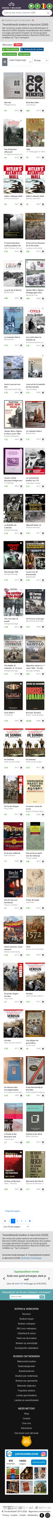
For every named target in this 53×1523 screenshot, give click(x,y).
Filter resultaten (12, 49)
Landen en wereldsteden (26, 1400)
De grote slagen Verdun (11, 995)
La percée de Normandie (32, 573)
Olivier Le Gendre (11, 905)
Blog (26, 1413)
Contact (26, 1418)
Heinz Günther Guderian (35, 1092)
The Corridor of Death (11, 620)
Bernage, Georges (33, 671)
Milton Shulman (32, 1136)
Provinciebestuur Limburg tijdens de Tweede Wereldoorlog (12, 244)
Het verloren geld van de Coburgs (34, 854)
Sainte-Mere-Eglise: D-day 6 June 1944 (13, 432)
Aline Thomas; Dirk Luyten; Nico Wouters (13, 248)
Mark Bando (30, 577)
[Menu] (49, 6)
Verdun (29, 994)
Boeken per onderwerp (26, 1376)
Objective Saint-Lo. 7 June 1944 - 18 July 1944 (35, 667)
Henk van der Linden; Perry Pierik (35, 996)
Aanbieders (33, 1515)
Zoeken (22, 1515)
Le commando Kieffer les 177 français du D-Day (34, 479)
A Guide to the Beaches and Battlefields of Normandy (10, 1135)
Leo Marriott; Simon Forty (13, 154)
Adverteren (26, 1428)
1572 (28, 947)
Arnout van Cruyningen (35, 949)
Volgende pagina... (13, 1211)
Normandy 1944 (11, 572)
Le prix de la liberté (12, 290)
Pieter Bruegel (32, 900)
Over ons (26, 1423)
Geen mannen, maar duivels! (13, 948)
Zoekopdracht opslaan (33, 49)
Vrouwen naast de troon (34, 807)
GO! (41, 1297)
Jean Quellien (31, 389)
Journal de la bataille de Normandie (35, 385)
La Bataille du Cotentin (10, 526)
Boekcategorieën (26, 1366)
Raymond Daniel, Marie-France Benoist (13, 389)
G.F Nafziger (9, 483)
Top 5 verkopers (9, 54)
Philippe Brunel (10, 105)
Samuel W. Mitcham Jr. (35, 1184)
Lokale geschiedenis (26, 1395)
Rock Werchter (32, 102)
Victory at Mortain (12, 1181)
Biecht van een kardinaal (11, 901)
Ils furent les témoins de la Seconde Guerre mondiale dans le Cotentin (35, 244)
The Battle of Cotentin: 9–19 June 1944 (13, 667)
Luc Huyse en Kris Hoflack (13, 1092)
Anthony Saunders (11, 199)
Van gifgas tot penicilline (32, 1041)
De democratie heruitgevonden (11, 1088)
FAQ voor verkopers (26, 1328)
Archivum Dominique (31, 1258)
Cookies (14, 1515)
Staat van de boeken (27, 1338)
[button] (4, 1278)
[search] (48, 13)
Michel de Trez (32, 295)
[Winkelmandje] (31, 6)
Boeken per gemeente (26, 1380)
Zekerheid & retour (26, 1333)
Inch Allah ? (9, 713)
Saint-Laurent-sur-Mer (12, 385)
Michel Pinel (9, 292)
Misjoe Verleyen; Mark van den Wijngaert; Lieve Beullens (35, 811)
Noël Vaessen (9, 856)
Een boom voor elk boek (26, 1433)
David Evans (9, 1139)
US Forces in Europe (35, 619)
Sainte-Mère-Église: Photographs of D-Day (35, 291)
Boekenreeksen (26, 1371)
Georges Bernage (11, 530)
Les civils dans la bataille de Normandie (33, 338)
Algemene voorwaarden (39, 1511)
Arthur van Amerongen (35, 715)
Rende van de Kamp (12, 952)
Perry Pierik (8, 809)
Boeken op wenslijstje (26, 1343)
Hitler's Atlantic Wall (13, 196)
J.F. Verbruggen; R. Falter (35, 152)
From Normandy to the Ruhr (34, 1088)
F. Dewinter (8, 715)
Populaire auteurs (26, 1390)
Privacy (6, 1515)
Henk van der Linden (12, 762)
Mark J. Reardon (10, 1184)
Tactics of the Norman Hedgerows (13, 479)
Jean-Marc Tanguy (33, 483)
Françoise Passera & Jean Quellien (35, 342)
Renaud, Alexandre (11, 436)
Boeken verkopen (26, 1323)
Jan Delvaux (31, 105)
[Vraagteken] (37, 6)
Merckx (7, 102)
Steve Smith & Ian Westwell (35, 621)
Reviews (26, 1314)
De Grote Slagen (11, 806)
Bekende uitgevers (26, 1385)
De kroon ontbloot (12, 853)
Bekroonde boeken (26, 1361)
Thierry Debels (31, 858)
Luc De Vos (30, 1046)
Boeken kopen (27, 1318)
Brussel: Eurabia (33, 713)
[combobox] (20, 62)
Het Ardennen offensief (10, 150)
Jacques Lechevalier (34, 248)
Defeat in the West (34, 1134)
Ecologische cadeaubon (26, 1348)
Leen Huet (30, 902)
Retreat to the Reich (34, 1181)
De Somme (9, 759)
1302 (28, 149)
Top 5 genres (24, 54)
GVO (21, 1283)
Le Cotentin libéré (12, 337)
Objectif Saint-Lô (33, 525)
